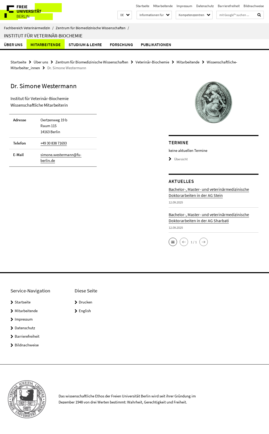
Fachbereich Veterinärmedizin (29, 28)
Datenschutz (205, 6)
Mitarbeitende (163, 6)
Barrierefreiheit (229, 6)
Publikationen (156, 44)
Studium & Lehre (85, 44)
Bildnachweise (254, 6)
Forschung (121, 44)
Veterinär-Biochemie (152, 61)
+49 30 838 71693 (53, 143)
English (85, 310)
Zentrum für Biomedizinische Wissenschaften (92, 28)
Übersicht (181, 159)
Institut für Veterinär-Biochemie (43, 35)
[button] (124, 15)
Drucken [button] (85, 302)
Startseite (142, 6)
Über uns (13, 44)
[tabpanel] (81, 133)
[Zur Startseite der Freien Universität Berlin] (35, 11)
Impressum (184, 6)
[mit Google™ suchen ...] (259, 14)
